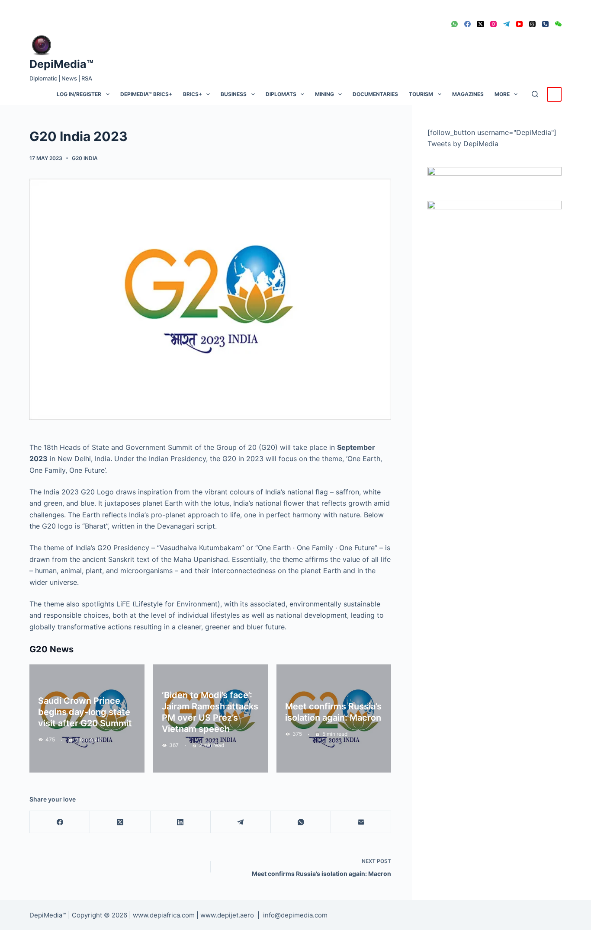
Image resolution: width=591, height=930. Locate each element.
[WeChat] (558, 24)
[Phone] (545, 24)
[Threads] (532, 24)
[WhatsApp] (454, 24)
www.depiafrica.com (164, 915)
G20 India (85, 158)
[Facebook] (467, 24)
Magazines (468, 94)
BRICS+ (192, 94)
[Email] (361, 822)
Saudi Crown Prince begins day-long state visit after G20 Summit (85, 712)
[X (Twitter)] (480, 24)
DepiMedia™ (61, 64)
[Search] (535, 94)
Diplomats (281, 94)
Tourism (421, 94)
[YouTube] (519, 24)
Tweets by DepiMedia (462, 143)
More (502, 94)
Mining (324, 94)
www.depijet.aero (227, 915)
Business (234, 94)
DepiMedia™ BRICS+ (146, 94)
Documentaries (375, 94)
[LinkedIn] (181, 822)
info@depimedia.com (295, 915)
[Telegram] (506, 24)
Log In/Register (79, 94)
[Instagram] (493, 24)
